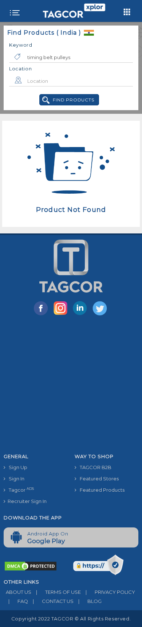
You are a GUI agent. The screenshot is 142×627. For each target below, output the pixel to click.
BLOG (90, 601)
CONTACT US (53, 601)
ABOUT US (17, 592)
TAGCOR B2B (93, 467)
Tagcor (19, 490)
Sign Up (16, 467)
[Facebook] (42, 314)
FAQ (18, 601)
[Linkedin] (81, 314)
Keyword (20, 45)
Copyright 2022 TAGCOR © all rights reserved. (71, 619)
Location (20, 68)
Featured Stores (97, 478)
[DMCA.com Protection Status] (31, 565)
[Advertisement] (71, 385)
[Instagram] (62, 314)
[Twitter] (100, 314)
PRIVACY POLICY (110, 592)
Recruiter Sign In (26, 501)
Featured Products (100, 490)
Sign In (14, 478)
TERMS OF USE (58, 592)
